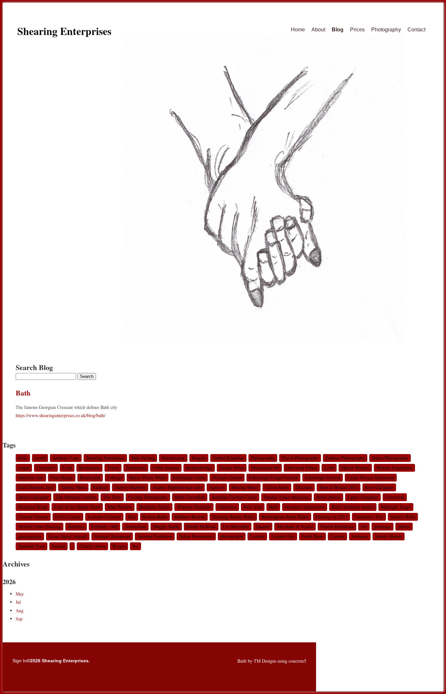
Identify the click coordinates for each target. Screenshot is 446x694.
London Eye (283, 536)
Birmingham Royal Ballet (285, 517)
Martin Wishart (355, 468)
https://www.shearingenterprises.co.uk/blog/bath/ (60, 415)
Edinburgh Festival (322, 477)
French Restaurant (337, 526)
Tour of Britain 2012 (338, 487)
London (257, 536)
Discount (304, 487)
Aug (20, 610)
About (318, 29)
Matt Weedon (119, 507)
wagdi (23, 468)
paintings (382, 526)
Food (67, 468)
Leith (329, 468)
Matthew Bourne (189, 517)
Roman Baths (155, 517)
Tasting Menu (73, 487)
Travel (113, 468)
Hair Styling (143, 458)
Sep (19, 619)
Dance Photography (390, 458)
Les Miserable (236, 526)
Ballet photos (328, 497)
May (20, 594)
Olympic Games (227, 477)
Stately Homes (388, 536)
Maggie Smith (166, 526)
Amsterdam (135, 526)
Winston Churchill (194, 507)
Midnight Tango (396, 507)
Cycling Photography (147, 497)
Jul (18, 602)
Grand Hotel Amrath (68, 536)
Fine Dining (62, 477)
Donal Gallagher (33, 497)
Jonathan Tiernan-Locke (234, 497)
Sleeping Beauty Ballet (233, 517)
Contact (416, 29)
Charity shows (92, 546)
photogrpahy (29, 536)
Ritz (131, 517)
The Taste (112, 497)
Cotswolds (394, 497)
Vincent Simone (33, 517)
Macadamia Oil (265, 468)
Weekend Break (32, 507)
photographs (231, 536)
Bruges (119, 546)
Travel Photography (300, 458)
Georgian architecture (305, 507)
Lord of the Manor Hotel (77, 507)
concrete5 (297, 661)
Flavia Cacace (68, 517)
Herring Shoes (244, 487)
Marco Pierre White (147, 477)
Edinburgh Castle (189, 477)
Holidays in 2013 (331, 517)
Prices (357, 29)
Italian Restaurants (196, 536)
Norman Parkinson (154, 536)
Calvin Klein (277, 487)
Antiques (360, 536)
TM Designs (265, 661)
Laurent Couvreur (104, 517)
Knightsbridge (199, 468)
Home (298, 29)
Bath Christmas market (353, 507)
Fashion (100, 487)
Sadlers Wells (402, 517)
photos (404, 526)
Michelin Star (30, 477)
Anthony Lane (66, 458)
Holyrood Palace (301, 468)
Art (364, 526)
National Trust (31, 546)
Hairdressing (173, 458)
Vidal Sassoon (166, 468)
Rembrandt (90, 477)
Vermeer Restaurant (112, 536)
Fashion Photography (345, 458)
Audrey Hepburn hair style (177, 487)
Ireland (58, 546)
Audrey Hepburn (130, 487)
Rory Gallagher (379, 487)
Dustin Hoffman (201, 526)
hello (22, 458)
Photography (386, 29)
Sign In (19, 660)
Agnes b (216, 487)
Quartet (263, 526)
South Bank (312, 536)
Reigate (199, 458)
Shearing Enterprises (64, 31)
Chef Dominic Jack (36, 487)
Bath (23, 392)
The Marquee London (76, 497)
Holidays (76, 526)
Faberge (114, 477)
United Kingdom (228, 458)
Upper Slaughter (363, 497)
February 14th (104, 526)
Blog (337, 29)
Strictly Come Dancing (39, 526)
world (40, 458)
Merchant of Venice (295, 526)
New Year (253, 507)
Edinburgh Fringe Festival (273, 477)
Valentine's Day (369, 517)
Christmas (227, 507)
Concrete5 (46, 468)
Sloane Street (231, 468)
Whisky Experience (394, 468)
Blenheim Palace (154, 507)
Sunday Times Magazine (286, 497)
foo (135, 546)
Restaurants (89, 468)
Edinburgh (136, 468)
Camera (337, 536)
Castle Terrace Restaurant (370, 477)
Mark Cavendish (190, 497)
